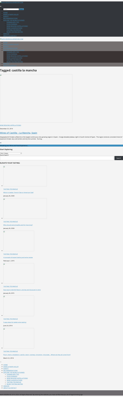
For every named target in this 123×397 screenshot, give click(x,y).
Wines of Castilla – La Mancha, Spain (18, 132)
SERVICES (6, 34)
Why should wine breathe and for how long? (18, 225)
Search (118, 158)
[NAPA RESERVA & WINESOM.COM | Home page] (11, 2)
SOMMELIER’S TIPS (13, 22)
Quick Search (4, 155)
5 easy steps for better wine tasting (14, 322)
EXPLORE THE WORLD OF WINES (14, 20)
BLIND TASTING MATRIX (15, 32)
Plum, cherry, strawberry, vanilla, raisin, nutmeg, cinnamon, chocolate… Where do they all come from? (37, 355)
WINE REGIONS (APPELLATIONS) (17, 26)
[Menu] (0, 6)
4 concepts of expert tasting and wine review (18, 257)
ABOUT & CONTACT (10, 36)
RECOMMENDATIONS (10, 18)
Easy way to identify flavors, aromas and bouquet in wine (22, 290)
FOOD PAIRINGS (12, 24)
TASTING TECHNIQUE (14, 30)
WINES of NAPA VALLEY (11, 14)
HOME (5, 13)
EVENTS (5, 16)
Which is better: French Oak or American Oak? (18, 192)
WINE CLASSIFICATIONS (14, 28)
